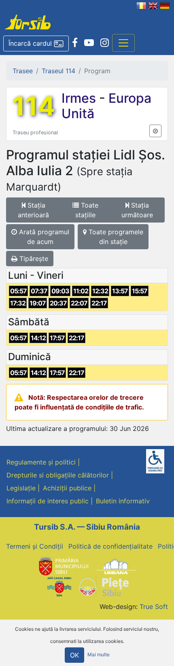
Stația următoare (137, 210)
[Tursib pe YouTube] (89, 42)
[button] (36, 44)
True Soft (154, 606)
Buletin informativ (123, 501)
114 (34, 106)
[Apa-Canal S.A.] (59, 586)
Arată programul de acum (43, 237)
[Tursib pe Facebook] (75, 42)
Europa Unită (106, 105)
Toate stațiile (86, 210)
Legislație (21, 488)
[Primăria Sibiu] (62, 566)
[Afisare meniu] (123, 43)
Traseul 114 (58, 71)
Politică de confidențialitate (110, 546)
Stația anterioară (33, 210)
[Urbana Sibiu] (116, 566)
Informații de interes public (47, 501)
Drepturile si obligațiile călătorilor (57, 475)
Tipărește (32, 259)
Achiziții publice (67, 488)
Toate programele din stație (115, 237)
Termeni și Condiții (34, 546)
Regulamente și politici (41, 462)
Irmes (80, 98)
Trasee (23, 71)
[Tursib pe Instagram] (104, 42)
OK (74, 655)
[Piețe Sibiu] (103, 586)
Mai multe (98, 655)
